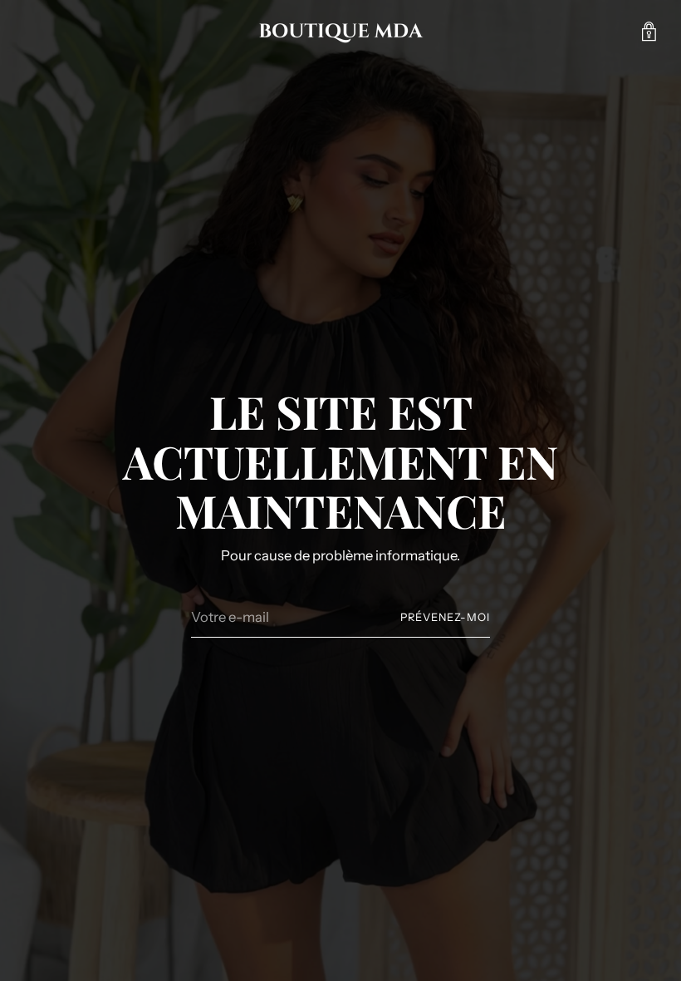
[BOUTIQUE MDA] (340, 32)
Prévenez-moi (445, 617)
